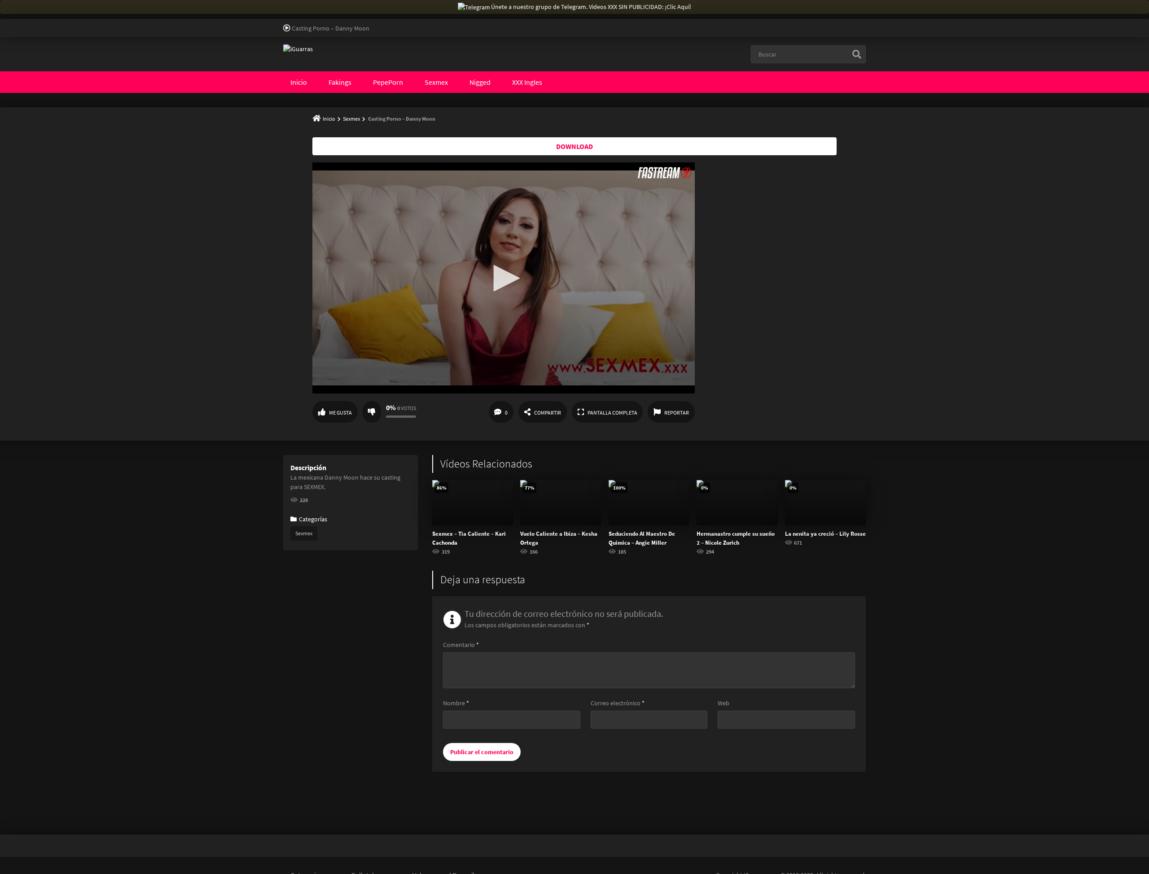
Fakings (340, 82)
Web (723, 703)
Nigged (480, 82)
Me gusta (340, 412)
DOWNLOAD (574, 146)
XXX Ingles (527, 82)
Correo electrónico (618, 703)
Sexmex (436, 82)
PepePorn (388, 82)
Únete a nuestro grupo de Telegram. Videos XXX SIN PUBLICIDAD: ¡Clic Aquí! (591, 7)
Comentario (461, 645)
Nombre (456, 703)
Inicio (298, 82)
